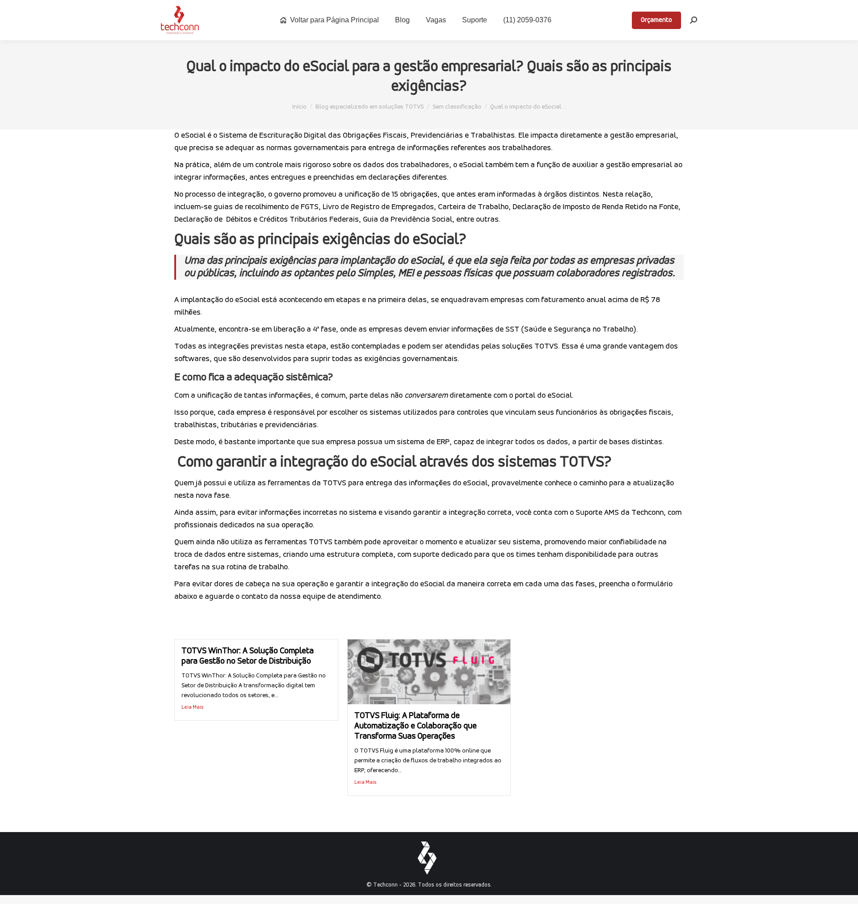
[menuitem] (329, 20)
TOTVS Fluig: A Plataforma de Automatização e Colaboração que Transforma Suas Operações (415, 726)
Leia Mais (192, 707)
